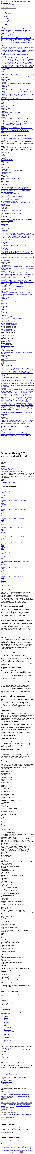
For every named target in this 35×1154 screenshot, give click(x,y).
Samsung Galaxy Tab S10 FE (9, 289)
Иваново (8, 1074)
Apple (2, 28)
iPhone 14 (26, 42)
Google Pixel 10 (29, 147)
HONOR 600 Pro (27, 128)
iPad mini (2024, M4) (24, 51)
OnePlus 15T (22, 141)
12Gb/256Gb (4, 468)
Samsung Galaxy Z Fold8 (25, 280)
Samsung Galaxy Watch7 (12, 409)
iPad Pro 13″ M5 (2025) (7, 47)
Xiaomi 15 (11, 93)
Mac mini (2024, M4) (6, 71)
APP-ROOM (5, 1045)
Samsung (6, 20)
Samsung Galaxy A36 (9, 268)
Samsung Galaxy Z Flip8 (22, 282)
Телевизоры (17, 210)
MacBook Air (4, 57)
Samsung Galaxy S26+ (22, 272)
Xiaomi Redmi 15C (18, 99)
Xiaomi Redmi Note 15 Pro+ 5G (22, 93)
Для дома (30, 32)
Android (8, 434)
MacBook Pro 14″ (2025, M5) (25, 65)
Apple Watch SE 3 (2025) (22, 76)
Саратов (13, 4)
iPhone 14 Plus (19, 42)
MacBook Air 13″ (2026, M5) (16, 57)
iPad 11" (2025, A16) (13, 51)
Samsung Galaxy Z (27, 83)
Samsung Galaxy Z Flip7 (7, 402)
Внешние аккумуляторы (8, 333)
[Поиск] (2, 363)
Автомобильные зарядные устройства (12, 202)
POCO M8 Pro (28, 123)
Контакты (27, 1)
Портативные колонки (16, 213)
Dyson (6, 21)
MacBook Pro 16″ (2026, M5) (9, 64)
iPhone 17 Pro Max (6, 38)
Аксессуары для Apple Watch (9, 187)
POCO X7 (31, 121)
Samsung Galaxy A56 (19, 266)
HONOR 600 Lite (13, 129)
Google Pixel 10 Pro (19, 147)
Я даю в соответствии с (16, 1096)
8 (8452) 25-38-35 (6, 4)
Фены (17, 105)
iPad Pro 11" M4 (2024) (13, 48)
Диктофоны (12, 112)
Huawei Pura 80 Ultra (18, 137)
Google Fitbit (15, 178)
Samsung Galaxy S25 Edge (22, 276)
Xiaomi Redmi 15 (28, 99)
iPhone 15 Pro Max (18, 41)
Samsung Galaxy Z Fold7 (8, 282)
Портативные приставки (20, 219)
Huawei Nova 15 (29, 138)
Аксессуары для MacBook (25, 187)
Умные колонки (5, 213)
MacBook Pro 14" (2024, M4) (9, 67)
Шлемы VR (19, 112)
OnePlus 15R (30, 141)
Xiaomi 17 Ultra (18, 89)
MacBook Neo (5, 68)
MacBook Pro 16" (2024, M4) (25, 64)
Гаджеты (20, 28)
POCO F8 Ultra (5, 123)
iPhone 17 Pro (15, 38)
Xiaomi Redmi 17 (5, 97)
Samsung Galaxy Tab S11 (25, 286)
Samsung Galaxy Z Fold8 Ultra (9, 280)
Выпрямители (5, 105)
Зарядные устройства (7, 192)
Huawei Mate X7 (26, 135)
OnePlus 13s (10, 143)
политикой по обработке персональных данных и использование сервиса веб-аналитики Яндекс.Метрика (17, 1150)
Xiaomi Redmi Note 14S (24, 96)
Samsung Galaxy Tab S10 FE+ (24, 288)
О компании (4, 1)
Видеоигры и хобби (22, 32)
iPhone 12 (5, 44)
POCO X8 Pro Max (6, 121)
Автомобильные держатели (9, 352)
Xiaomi (12, 28)
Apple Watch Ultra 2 (17, 74)
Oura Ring (8, 172)
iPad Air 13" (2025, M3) (7, 50)
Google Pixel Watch (6, 178)
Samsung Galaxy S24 (7, 277)
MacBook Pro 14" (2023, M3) (25, 67)
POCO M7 (18, 125)
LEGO (11, 221)
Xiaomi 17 (11, 91)
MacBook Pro (29, 62)
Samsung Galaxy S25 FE (8, 276)
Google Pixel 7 (11, 150)
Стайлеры (12, 105)
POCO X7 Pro (24, 121)
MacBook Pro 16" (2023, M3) (9, 65)
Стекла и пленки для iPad (17, 199)
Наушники (17, 193)
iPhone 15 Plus (5, 42)
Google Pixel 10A (6, 149)
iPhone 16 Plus (30, 39)
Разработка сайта (6, 1048)
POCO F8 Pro (14, 123)
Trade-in (21, 1)
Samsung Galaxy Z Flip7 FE (17, 283)
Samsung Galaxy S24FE (19, 277)
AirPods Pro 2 (20, 54)
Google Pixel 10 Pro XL (7, 147)
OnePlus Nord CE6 (19, 143)
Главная (3, 434)
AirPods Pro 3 (12, 54)
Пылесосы (4, 106)
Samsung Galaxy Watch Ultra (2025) (11, 292)
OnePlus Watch (5, 181)
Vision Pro (4, 35)
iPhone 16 (3, 41)
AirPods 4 (26, 54)
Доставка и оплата (13, 1)
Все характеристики (6, 469)
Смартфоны (26, 28)
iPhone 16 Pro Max (12, 39)
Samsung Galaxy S (16, 83)
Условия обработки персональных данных (16, 1042)
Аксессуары (7, 24)
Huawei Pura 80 (7, 138)
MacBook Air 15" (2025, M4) (25, 253)
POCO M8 (4, 125)
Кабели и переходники (7, 193)
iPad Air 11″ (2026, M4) (21, 50)
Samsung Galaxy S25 (28, 274)
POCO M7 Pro (11, 125)
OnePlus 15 (4, 143)
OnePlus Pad (4, 163)
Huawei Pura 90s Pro (6, 137)
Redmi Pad (4, 89)
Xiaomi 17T (4, 91)
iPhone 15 (12, 42)
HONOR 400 (9, 131)
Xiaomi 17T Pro (27, 89)
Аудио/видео (12, 32)
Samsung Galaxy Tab (6, 157)
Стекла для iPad (14, 321)
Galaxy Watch (4, 175)
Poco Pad (3, 166)
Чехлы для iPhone (6, 196)
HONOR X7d (4, 132)
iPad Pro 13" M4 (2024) (20, 47)
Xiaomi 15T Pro (27, 91)
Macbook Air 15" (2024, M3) (17, 62)
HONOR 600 (4, 129)
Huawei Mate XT (6, 135)
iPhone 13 (3, 239)
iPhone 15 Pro (27, 41)
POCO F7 (21, 123)
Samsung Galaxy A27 (22, 268)
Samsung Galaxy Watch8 (16, 294)
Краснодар (14, 1074)
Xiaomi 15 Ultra (18, 91)
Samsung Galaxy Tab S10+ (8, 288)
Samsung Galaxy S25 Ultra (14, 274)
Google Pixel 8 (25, 149)
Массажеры (25, 227)
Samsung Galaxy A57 (7, 266)
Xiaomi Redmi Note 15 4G (10, 96)
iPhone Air (22, 38)
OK (21, 1152)
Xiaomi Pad (10, 89)
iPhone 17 (28, 38)
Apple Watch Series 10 (8, 76)
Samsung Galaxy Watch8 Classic (13, 408)
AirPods (6, 16)
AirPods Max (4, 54)
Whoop (3, 172)
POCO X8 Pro (16, 121)
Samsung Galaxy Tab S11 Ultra (9, 286)
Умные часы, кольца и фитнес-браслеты (18, 30)
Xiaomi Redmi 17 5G (7, 99)
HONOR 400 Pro (24, 129)
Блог (31, 1)
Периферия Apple (20, 189)
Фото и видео (5, 112)
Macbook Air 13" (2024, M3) (17, 59)
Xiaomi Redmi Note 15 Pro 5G (9, 94)
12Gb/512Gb (11, 468)
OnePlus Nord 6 (5, 141)
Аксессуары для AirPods (8, 189)
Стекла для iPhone (16, 196)
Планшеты (4, 30)
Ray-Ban (6, 23)
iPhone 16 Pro (22, 39)
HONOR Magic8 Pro (7, 128)
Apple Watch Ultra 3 (6, 74)
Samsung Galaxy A (6, 83)
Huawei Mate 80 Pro (16, 135)
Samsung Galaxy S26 (10, 394)
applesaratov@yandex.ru (17, 432)
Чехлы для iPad (5, 199)
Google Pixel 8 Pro (16, 149)
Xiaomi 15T (4, 93)
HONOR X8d (25, 131)
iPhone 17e (4, 39)
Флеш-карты (13, 190)
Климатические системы (26, 105)
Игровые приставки (7, 219)
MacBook (6, 18)
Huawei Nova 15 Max (18, 138)
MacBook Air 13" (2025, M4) (25, 251)
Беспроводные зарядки (23, 190)
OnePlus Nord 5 (14, 141)
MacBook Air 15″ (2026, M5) (17, 61)
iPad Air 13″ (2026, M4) (26, 48)
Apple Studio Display (12, 35)
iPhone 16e (9, 41)
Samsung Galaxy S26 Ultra (8, 272)
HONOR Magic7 (17, 128)
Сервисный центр (6, 3)
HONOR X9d (17, 131)
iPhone (6, 15)
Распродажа (7, 13)
